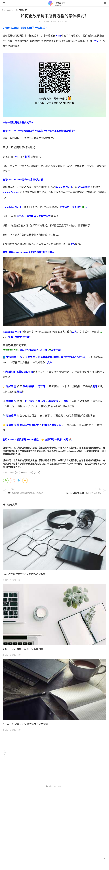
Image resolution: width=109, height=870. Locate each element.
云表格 (10, 10)
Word (58, 35)
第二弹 (80, 492)
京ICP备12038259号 (53, 786)
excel (10, 492)
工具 (16, 10)
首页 (3, 10)
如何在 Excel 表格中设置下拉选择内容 (23, 649)
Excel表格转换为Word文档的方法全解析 (24, 574)
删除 (95, 386)
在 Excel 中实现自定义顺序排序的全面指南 (25, 724)
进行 (72, 244)
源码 (75, 492)
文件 (32, 357)
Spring (69, 492)
